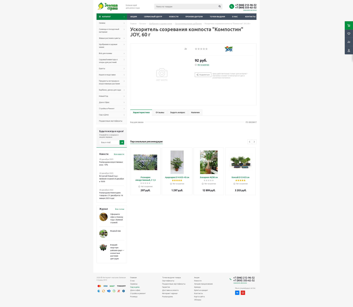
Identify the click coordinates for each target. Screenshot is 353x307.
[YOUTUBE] (243, 293)
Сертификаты (168, 281)
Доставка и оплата (170, 290)
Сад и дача (134, 287)
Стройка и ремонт (138, 293)
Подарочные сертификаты (173, 284)
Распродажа (167, 296)
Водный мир (115, 231)
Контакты (250, 17)
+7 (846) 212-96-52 (245, 5)
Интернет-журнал (169, 293)
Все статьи (119, 209)
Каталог (106, 17)
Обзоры (197, 300)
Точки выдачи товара (171, 277)
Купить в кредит (201, 290)
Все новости (119, 154)
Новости (173, 17)
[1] (196, 49)
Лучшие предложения (203, 284)
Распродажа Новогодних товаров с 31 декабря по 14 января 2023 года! (111, 195)
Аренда (197, 287)
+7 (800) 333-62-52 (245, 7)
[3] (201, 49)
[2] (198, 49)
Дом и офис (135, 290)
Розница (133, 296)
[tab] (141, 112)
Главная (133, 277)
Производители (194, 17)
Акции (133, 17)
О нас (235, 17)
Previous (250, 141)
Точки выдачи (217, 17)
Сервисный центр (153, 17)
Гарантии (166, 287)
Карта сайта (199, 296)
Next (254, 141)
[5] (206, 49)
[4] (204, 49)
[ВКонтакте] (237, 293)
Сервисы (133, 284)
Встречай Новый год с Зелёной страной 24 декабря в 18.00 (111, 178)
